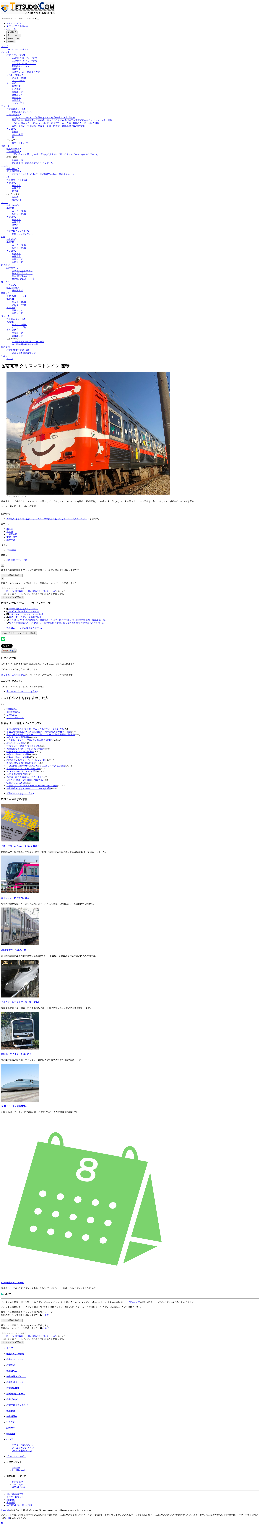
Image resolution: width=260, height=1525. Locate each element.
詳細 (7, 1518)
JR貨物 (15, 191)
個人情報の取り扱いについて (42, 591)
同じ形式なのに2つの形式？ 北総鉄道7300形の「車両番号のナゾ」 (44, 174)
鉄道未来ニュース (15, 109)
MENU (11, 42)
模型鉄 (15, 225)
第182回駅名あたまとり (23, 276)
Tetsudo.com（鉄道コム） (18, 49)
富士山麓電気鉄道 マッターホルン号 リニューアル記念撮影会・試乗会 (40, 734)
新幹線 (15, 131)
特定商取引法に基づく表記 (19, 1505)
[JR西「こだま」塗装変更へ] (20, 1101)
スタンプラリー (19, 103)
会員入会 (12, 32)
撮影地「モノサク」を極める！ (16, 1054)
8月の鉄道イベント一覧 (12, 1282)
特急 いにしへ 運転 (15, 743)
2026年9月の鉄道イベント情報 (23, 608)
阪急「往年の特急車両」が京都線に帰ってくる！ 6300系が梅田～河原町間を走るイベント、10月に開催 (62, 120)
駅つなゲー (11, 268)
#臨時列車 (17, 200)
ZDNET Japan (18, 1487)
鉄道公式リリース (15, 319)
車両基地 (16, 97)
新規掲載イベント (20, 66)
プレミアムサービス (16, 1456)
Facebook (16, 1468)
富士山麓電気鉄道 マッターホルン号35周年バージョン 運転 (35, 729)
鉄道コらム (11, 168)
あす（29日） (18, 80)
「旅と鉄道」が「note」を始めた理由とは (21, 846)
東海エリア (11, 537)
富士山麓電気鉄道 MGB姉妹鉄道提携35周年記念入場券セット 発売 (38, 732)
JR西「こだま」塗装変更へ (14, 1106)
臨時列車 (16, 86)
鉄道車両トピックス (16, 180)
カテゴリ (10, 83)
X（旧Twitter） (19, 1470)
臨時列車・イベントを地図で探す (25, 617)
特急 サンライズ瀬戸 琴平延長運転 (23, 746)
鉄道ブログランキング (17, 231)
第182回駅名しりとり (22, 270)
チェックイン (14, 23)
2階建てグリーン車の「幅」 (14, 950)
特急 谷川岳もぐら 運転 (17, 754)
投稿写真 (16, 69)
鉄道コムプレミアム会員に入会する (23, 628)
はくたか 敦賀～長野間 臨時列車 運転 (24, 780)
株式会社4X (17, 1482)
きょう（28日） (19, 78)
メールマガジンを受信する (12, 597)
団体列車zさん (13, 712)
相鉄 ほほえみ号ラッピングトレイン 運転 (26, 760)
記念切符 (16, 89)
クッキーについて (15, 1497)
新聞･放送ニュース (15, 296)
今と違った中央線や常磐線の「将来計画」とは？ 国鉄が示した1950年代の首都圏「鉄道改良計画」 (58, 620)
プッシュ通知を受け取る (12, 575)
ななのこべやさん (15, 717)
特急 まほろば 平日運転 (17, 737)
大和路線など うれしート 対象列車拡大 (25, 749)
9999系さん (11, 709)
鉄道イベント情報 (15, 55)
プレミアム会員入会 (18, 26)
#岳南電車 (11, 550)
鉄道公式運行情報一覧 (17, 350)
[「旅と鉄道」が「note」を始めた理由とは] (20, 841)
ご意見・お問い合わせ (23, 1445)
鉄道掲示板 (11, 288)
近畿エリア (17, 95)
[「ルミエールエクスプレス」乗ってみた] (20, 997)
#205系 (15, 197)
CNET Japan (17, 1484)
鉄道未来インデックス (23, 112)
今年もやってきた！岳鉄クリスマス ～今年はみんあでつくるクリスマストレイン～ (46, 519)
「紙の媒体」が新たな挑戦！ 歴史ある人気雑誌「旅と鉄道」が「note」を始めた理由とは (55, 154)
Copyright (5, 1510)
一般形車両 (11, 534)
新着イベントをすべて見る (19, 793)
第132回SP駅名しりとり (23, 279)
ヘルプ (9, 358)
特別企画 (10, 1433)
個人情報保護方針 (15, 1494)
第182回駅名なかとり (22, 273)
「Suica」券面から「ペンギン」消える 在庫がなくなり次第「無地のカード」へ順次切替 (55, 123)
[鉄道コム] (28, 13)
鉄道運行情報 (13, 1388)
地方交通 (10, 540)
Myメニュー (14, 29)
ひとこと (10, 285)
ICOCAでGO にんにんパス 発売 (21, 771)
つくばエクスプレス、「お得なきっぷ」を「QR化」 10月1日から (43, 117)
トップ (9, 1348)
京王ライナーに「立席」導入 (15, 898)
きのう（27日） (19, 214)
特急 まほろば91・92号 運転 (20, 751)
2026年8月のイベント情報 (24, 58)
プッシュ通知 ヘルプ (22, 1450)
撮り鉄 (15, 228)
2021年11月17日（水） (17, 560)
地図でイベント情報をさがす (26, 72)
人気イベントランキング (24, 63)
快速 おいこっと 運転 (16, 783)
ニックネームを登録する (13, 675)
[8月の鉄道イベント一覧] (82, 1277)
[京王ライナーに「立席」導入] (20, 892)
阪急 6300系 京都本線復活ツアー (22, 763)
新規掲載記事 (13, 114)
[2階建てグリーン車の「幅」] (20, 944)
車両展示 (16, 100)
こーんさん (11, 715)
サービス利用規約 (14, 591)
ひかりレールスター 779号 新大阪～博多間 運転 (29, 740)
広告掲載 (10, 1502)
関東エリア (17, 92)
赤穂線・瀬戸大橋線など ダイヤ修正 (24, 777)
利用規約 (10, 1500)
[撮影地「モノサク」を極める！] (20, 1049)
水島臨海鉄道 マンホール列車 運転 (23, 768)
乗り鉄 (9, 529)
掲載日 (9, 208)
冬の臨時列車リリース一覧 (25, 344)
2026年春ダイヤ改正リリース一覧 (28, 341)
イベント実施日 (14, 75)
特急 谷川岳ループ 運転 (17, 757)
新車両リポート (19, 160)
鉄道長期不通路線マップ (24, 353)
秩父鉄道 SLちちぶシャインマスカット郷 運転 (28, 788)
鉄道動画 (10, 239)
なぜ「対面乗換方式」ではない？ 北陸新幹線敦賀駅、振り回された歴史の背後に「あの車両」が (56, 623)
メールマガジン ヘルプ (23, 1448)
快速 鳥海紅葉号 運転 (16, 774)
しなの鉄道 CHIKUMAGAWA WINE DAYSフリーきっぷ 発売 (35, 766)
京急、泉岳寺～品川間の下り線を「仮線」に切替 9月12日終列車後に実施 (48, 126)
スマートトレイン (20, 143)
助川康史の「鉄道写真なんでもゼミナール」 (33, 163)
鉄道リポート (13, 149)
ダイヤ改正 (17, 134)
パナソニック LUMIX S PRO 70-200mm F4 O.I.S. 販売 (31, 785)
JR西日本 (16, 188)
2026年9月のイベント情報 (24, 61)
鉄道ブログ (11, 205)
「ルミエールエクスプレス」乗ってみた (20, 1002)
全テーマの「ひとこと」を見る (21, 691)
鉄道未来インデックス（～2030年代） (27, 614)
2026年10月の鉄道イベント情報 (23, 611)
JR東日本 (16, 185)
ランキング (134, 1302)
